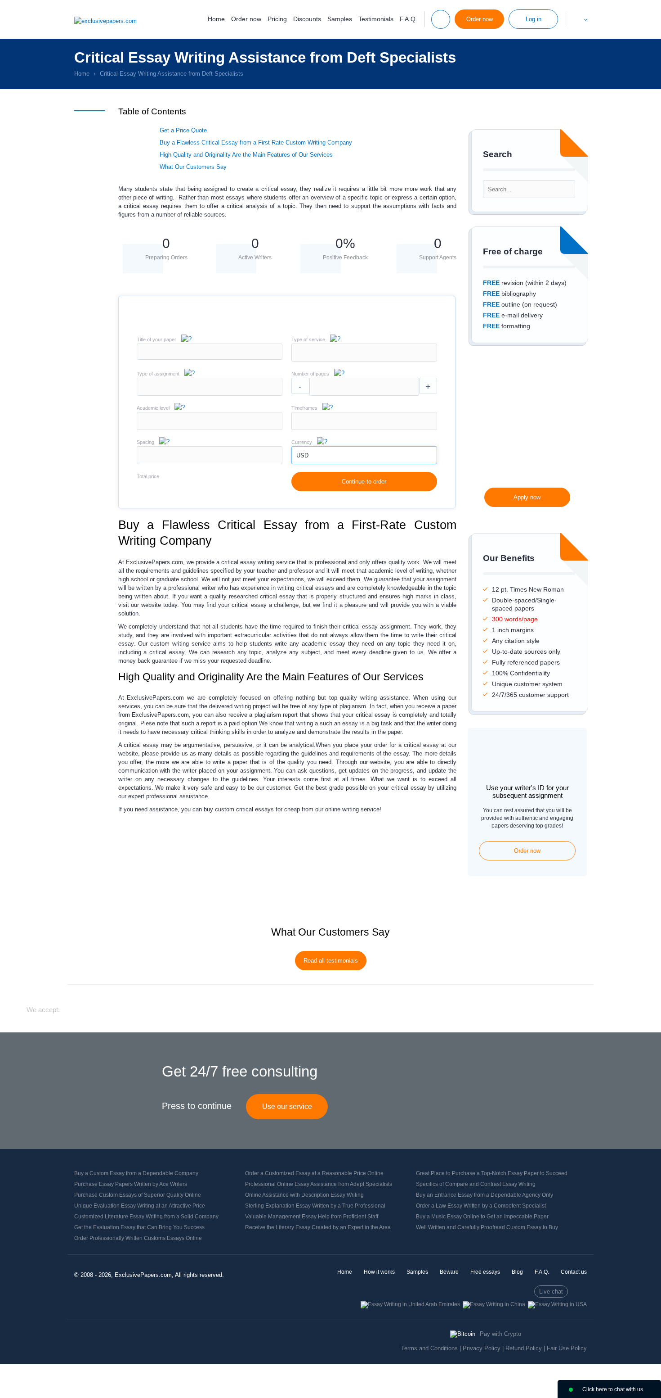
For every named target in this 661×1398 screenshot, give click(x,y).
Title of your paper (156, 339)
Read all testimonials (331, 960)
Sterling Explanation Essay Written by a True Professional (315, 1206)
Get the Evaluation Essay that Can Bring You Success (139, 1227)
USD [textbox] (302, 455)
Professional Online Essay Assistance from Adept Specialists (318, 1184)
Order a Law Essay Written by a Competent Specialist (481, 1206)
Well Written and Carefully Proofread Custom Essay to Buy (487, 1227)
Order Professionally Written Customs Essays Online (138, 1238)
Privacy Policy (481, 1348)
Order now (246, 19)
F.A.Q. (408, 19)
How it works (379, 1272)
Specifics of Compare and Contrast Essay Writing (476, 1184)
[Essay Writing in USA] (557, 1304)
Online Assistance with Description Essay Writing (304, 1195)
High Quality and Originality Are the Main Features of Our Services (246, 154)
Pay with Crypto (500, 1333)
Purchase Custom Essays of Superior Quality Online (137, 1195)
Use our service (287, 1106)
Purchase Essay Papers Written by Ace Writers (130, 1184)
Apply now (527, 497)
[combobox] (364, 359)
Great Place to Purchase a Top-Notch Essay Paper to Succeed (491, 1173)
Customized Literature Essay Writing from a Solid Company (146, 1216)
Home (216, 19)
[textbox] (364, 353)
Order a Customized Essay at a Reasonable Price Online (314, 1173)
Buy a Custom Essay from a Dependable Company (136, 1173)
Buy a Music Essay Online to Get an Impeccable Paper (482, 1216)
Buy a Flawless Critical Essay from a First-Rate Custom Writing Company (256, 142)
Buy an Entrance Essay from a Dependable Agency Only (484, 1195)
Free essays (485, 1272)
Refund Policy (523, 1348)
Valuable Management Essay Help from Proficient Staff (311, 1216)
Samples (339, 19)
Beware (449, 1272)
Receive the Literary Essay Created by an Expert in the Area (318, 1227)
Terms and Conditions (429, 1348)
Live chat (551, 1291)
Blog (517, 1272)
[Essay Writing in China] (494, 1304)
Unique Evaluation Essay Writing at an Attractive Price (139, 1206)
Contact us (574, 1272)
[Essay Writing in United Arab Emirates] (410, 1304)
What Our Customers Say (193, 166)
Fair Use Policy (567, 1348)
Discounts (307, 19)
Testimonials (375, 19)
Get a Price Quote (183, 130)
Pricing (277, 19)
